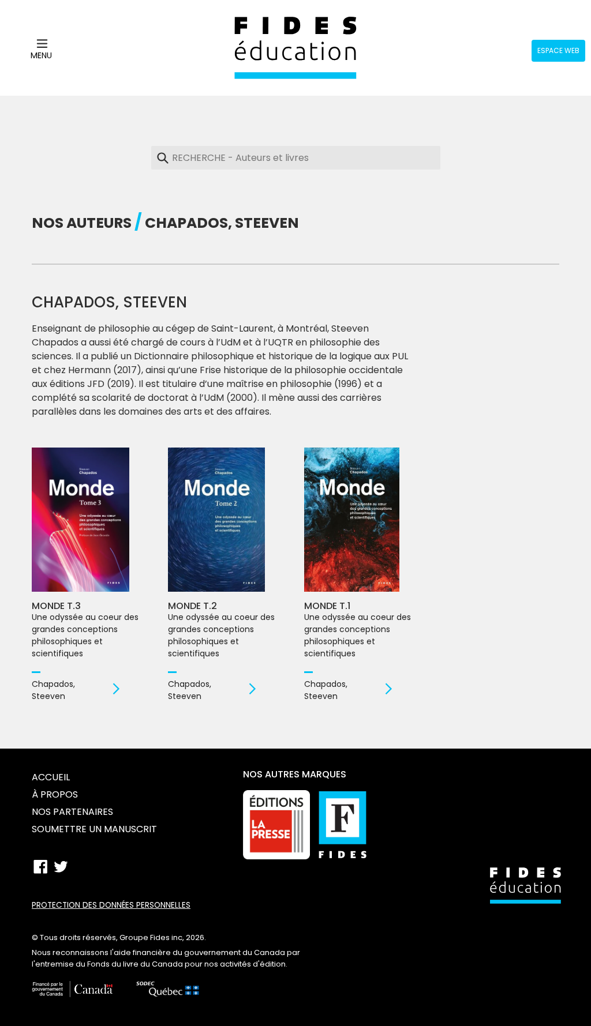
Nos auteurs (82, 223)
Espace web (558, 50)
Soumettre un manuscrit (94, 829)
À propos (55, 794)
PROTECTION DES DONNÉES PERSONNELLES (111, 905)
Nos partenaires (72, 811)
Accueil (51, 777)
